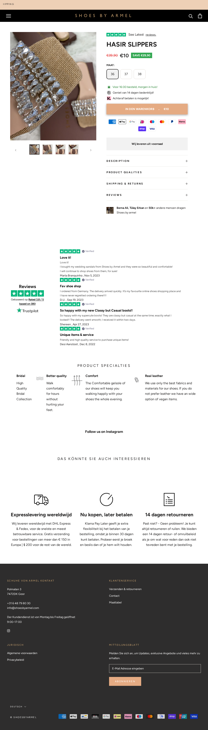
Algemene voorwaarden (22, 653)
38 (140, 74)
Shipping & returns (124, 183)
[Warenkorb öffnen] (200, 16)
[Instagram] (8, 630)
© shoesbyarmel (23, 717)
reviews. (151, 34)
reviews (114, 194)
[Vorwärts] (90, 150)
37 (126, 74)
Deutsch (16, 706)
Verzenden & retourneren (125, 589)
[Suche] (191, 16)
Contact (114, 596)
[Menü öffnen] (8, 16)
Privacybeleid (15, 660)
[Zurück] (15, 150)
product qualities (124, 172)
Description (118, 160)
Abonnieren (125, 681)
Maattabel (115, 602)
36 (112, 74)
